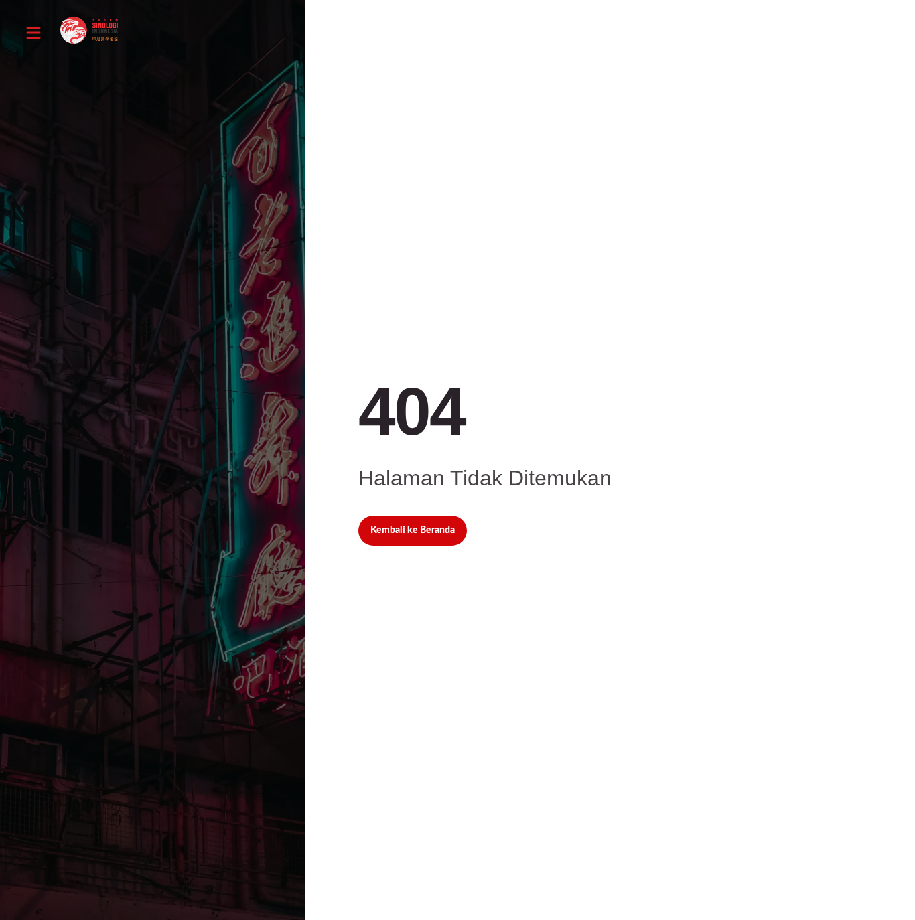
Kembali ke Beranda (412, 530)
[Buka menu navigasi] (33, 32)
